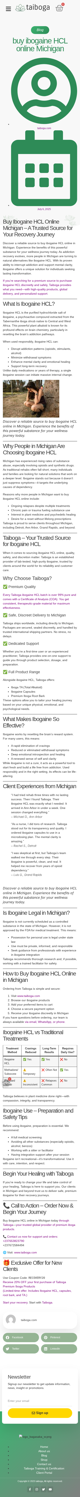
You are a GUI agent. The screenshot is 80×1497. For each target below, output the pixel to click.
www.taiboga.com (28, 996)
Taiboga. (47, 1302)
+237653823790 (13, 1241)
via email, (31, 1021)
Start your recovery (15, 1302)
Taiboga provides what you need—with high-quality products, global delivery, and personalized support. (37, 289)
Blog (40, 30)
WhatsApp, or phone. (51, 1021)
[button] (8, 9)
